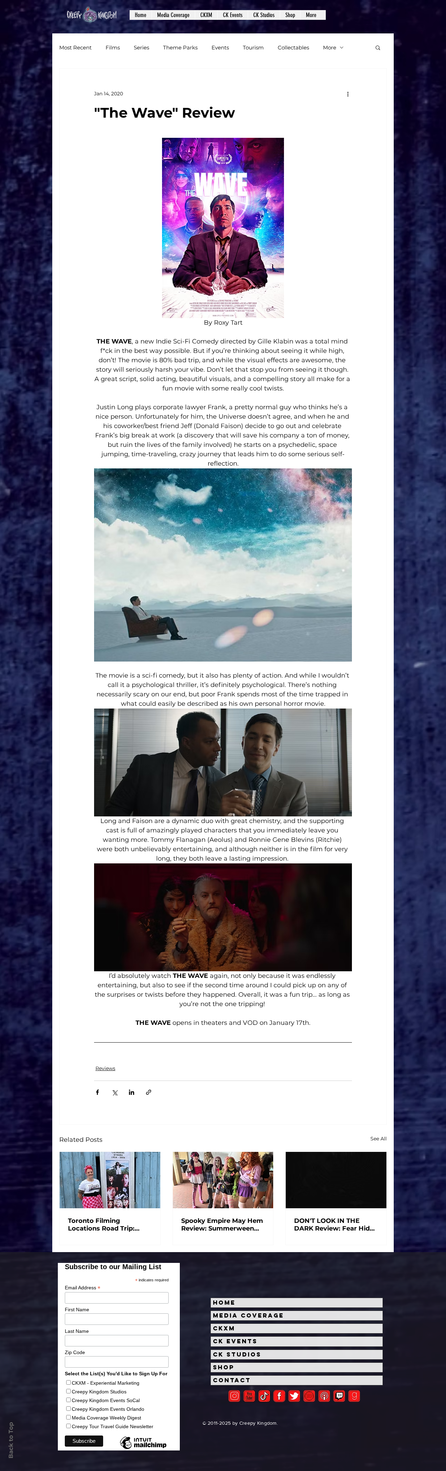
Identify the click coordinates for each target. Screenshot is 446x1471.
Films (113, 47)
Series (141, 47)
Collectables (293, 47)
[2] (234, 1396)
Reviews (105, 1068)
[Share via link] (148, 1092)
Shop (223, 1367)
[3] (279, 1396)
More (329, 47)
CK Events (235, 1341)
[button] (173, 15)
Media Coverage (248, 1315)
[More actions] (348, 93)
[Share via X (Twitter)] (114, 1092)
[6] (309, 1396)
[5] (249, 1396)
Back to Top (10, 1440)
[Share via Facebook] (97, 1092)
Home (224, 1302)
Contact (232, 1380)
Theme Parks (180, 47)
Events (220, 47)
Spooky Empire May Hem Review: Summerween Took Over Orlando (222, 1224)
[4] (294, 1396)
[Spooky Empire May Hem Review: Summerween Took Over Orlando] (223, 1180)
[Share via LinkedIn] (131, 1092)
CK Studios (237, 1354)
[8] (339, 1396)
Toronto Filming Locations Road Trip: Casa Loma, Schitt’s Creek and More (101, 1224)
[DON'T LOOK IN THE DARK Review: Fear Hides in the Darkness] (336, 1180)
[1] (264, 1396)
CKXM (224, 1328)
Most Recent (75, 47)
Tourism (253, 47)
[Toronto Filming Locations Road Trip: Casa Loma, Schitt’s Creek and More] (110, 1180)
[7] (324, 1396)
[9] (354, 1396)
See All (378, 1139)
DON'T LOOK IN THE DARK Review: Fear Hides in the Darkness (335, 1224)
